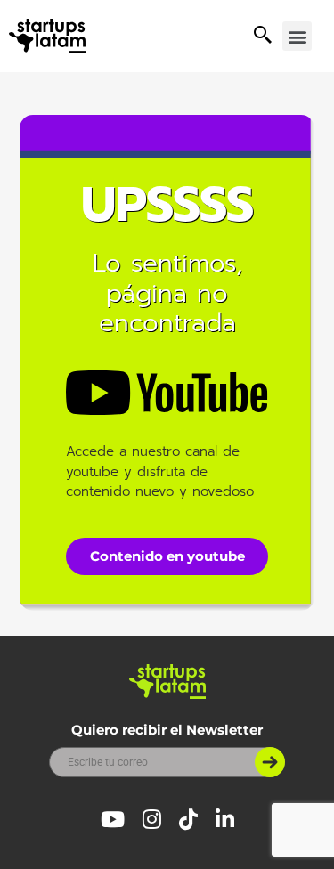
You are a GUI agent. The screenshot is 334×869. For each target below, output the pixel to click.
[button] (297, 36)
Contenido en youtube (167, 556)
